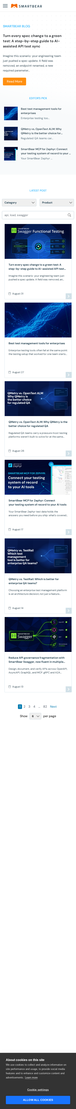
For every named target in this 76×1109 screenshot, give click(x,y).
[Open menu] (5, 5)
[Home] (26, 6)
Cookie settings (38, 1089)
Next (53, 707)
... (39, 707)
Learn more (31, 1077)
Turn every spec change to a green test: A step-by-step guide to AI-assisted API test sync (32, 41)
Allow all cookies (38, 1100)
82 (45, 707)
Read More (14, 81)
